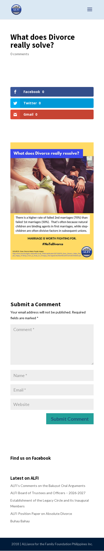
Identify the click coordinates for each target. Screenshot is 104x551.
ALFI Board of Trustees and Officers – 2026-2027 (47, 493)
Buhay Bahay (20, 521)
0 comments (19, 54)
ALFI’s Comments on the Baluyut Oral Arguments (47, 486)
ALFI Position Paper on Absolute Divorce (41, 513)
